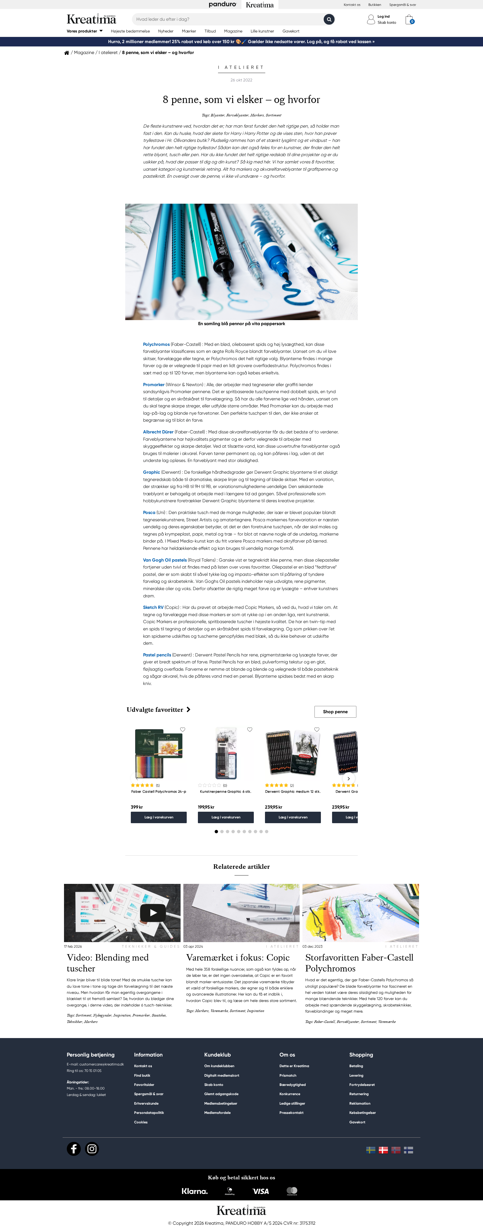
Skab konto (387, 22)
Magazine (84, 52)
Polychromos (156, 344)
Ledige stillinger (292, 1103)
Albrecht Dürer (159, 432)
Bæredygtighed (293, 1085)
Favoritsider (144, 1085)
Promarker (154, 384)
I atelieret (108, 52)
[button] (85, 30)
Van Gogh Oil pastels (165, 560)
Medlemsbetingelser (220, 1103)
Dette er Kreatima (294, 1066)
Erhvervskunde (146, 1103)
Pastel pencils (157, 655)
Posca (149, 512)
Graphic (151, 472)
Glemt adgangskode (221, 1094)
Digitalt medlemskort (221, 1075)
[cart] (409, 19)
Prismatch (288, 1075)
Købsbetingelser (362, 1113)
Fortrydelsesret (362, 1085)
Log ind (384, 16)
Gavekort (357, 1122)
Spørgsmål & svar (402, 5)
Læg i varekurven (159, 817)
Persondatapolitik (149, 1113)
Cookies (141, 1122)
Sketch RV (153, 607)
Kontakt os (352, 5)
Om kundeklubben (219, 1066)
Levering (356, 1075)
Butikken (374, 5)
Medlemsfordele (217, 1113)
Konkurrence (290, 1094)
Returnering (359, 1094)
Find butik (142, 1075)
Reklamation (359, 1103)
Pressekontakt (292, 1113)
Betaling (356, 1066)
